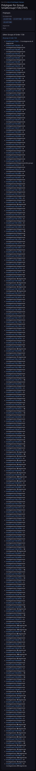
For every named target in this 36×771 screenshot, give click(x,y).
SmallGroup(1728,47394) (14, 731)
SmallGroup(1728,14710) (14, 268)
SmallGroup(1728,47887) (14, 755)
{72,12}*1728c (27, 19)
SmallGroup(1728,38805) (14, 603)
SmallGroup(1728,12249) (14, 206)
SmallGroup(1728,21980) (14, 367)
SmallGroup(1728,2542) (13, 103)
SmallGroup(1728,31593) (14, 512)
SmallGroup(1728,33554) (14, 533)
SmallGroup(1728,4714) (13, 149)
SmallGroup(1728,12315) (14, 211)
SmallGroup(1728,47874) (14, 751)
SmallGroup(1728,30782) (14, 471)
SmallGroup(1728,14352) (14, 256)
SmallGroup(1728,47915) (14, 764)
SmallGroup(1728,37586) (14, 570)
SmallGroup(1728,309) (13, 50)
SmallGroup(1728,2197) (13, 74)
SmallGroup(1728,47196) (14, 710)
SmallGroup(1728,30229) (14, 405)
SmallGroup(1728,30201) (14, 392)
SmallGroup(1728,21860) (14, 363)
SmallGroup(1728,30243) (14, 413)
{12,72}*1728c (7, 19)
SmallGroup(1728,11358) (14, 186)
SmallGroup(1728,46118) (14, 640)
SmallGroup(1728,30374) (14, 450)
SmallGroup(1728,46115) (14, 627)
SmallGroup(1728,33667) (14, 545)
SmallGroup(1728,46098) (14, 607)
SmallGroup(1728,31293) (14, 499)
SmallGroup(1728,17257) (14, 318)
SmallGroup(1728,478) (13, 70)
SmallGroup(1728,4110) (13, 144)
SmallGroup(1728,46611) (14, 689)
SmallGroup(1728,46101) (14, 619)
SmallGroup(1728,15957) (14, 289)
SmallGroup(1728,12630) (14, 223)
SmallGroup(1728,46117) (14, 636)
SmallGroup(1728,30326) (14, 446)
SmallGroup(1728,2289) (13, 87)
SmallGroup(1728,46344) (14, 673)
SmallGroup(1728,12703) (14, 231)
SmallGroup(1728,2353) (13, 91)
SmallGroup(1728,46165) (14, 656)
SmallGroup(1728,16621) (14, 301)
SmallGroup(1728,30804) (14, 479)
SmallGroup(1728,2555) (13, 107)
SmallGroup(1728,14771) (14, 272)
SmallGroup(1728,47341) (14, 727)
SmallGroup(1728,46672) (14, 702)
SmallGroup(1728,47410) (14, 739)
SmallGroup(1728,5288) (13, 173)
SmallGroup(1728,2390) (13, 95)
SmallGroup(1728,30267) (14, 425)
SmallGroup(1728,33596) (14, 537)
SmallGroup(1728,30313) (14, 442)
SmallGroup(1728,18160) (14, 343)
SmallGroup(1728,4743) (13, 153)
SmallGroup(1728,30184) (14, 384)
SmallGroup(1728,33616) (14, 541)
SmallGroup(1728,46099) (14, 611)
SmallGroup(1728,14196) (14, 252)
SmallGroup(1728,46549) (14, 681)
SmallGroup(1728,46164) (14, 652)
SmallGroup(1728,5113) (13, 157)
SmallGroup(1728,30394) (14, 454)
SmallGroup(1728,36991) (14, 561)
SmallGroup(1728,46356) (14, 677)
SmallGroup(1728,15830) (14, 281)
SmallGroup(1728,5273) (13, 169)
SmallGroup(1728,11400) (14, 202)
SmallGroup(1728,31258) (14, 495)
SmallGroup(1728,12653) (14, 227)
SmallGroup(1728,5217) (13, 165)
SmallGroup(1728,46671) (14, 698)
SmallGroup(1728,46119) (14, 644)
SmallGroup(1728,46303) (14, 660)
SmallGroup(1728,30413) (14, 458)
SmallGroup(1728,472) (13, 66)
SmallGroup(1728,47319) (14, 722)
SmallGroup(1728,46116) (14, 632)
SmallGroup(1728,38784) (14, 599)
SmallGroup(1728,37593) (14, 578)
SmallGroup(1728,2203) (13, 82)
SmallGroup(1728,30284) (14, 433)
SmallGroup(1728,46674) (14, 706)
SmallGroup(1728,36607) (14, 553)
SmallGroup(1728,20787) (14, 355)
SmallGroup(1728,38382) (14, 586)
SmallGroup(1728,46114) (14, 623)
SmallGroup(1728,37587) (14, 574)
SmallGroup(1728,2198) (13, 78)
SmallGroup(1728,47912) (14, 760)
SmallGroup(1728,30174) (14, 380)
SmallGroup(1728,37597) (14, 582)
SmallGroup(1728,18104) (14, 339)
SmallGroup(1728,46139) (14, 648)
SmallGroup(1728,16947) (14, 305)
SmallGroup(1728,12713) (14, 235)
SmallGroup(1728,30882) (14, 487)
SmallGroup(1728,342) (13, 58)
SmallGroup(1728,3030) (13, 111)
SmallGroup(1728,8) (12, 41)
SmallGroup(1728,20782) (14, 347)
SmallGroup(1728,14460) (14, 260)
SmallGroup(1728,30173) (14, 376)
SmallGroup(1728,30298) (14, 438)
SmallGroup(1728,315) (13, 54)
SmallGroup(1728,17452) (14, 326)
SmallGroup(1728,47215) (14, 714)
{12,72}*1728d (17, 19)
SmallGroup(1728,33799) (14, 549)
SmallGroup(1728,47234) (14, 718)
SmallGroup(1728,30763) (14, 462)
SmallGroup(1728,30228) (14, 400)
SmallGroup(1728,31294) (14, 504)
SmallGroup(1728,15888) (14, 285)
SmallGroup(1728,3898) (13, 140)
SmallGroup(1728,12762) (14, 239)
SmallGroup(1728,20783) (14, 351)
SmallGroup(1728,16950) (14, 310)
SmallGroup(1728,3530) (13, 132)
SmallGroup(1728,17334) (14, 322)
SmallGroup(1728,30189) (14, 388)
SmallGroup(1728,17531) (14, 330)
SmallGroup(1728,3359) (13, 124)
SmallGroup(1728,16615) (14, 297)
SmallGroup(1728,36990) (14, 557)
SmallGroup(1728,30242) (14, 409)
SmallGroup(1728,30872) (14, 483)
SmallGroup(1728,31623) (14, 516)
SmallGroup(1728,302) (13, 45)
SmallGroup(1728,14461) (14, 264)
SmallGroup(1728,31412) (14, 508)
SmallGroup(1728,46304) (14, 665)
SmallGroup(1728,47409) (14, 735)
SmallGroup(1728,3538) (13, 136)
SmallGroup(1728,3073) (13, 120)
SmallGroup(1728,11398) (14, 198)
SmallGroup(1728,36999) (14, 566)
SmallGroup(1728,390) (13, 62)
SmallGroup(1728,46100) (14, 615)
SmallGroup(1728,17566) (14, 334)
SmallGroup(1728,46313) (14, 669)
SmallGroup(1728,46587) (14, 685)
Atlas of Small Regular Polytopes (15, 2)
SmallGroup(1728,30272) (14, 429)
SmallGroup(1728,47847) (14, 743)
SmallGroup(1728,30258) (14, 421)
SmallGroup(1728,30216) (14, 396)
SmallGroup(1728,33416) (14, 524)
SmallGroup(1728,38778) (14, 594)
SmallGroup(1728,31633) (14, 520)
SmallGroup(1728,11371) (14, 194)
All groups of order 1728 (10, 38)
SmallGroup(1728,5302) (13, 177)
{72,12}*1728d (8, 22)
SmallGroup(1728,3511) (13, 128)
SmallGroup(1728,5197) (13, 161)
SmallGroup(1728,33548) (14, 528)
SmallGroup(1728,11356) (14, 182)
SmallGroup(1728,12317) (14, 215)
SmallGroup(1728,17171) (14, 314)
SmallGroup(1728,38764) (14, 590)
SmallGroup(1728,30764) (14, 466)
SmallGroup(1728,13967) (14, 248)
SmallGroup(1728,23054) (14, 371)
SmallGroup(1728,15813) (14, 277)
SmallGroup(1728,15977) (14, 293)
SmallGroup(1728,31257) (14, 491)
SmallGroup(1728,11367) (14, 190)
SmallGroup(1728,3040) (13, 116)
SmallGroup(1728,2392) (13, 99)
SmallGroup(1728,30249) (14, 417)
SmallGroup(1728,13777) (14, 243)
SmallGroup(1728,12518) (14, 219)
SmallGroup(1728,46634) (14, 694)
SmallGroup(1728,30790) (14, 475)
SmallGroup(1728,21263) (14, 359)
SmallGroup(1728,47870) (14, 747)
